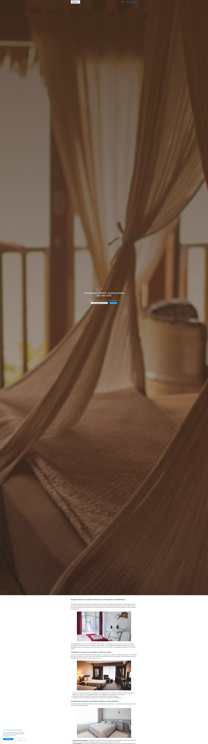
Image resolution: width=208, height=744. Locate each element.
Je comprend (8, 739)
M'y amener (113, 302)
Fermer (19, 739)
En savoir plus (6, 736)
